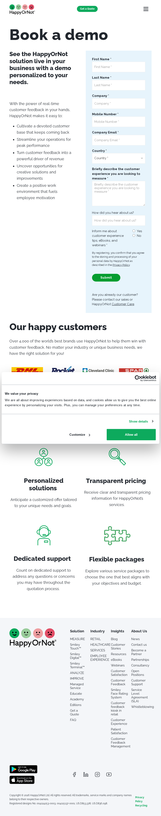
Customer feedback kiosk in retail (118, 708)
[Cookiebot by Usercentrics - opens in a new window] (137, 378)
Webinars (118, 665)
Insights (117, 631)
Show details (138, 421)
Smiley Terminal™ (77, 665)
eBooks (116, 660)
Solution (77, 631)
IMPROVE (77, 678)
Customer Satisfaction (119, 673)
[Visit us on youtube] (109, 774)
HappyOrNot (22, 9)
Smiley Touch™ (75, 646)
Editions (75, 705)
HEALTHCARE (99, 645)
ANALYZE (77, 673)
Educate (76, 694)
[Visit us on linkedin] (86, 774)
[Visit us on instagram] (97, 774)
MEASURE (77, 639)
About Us (139, 631)
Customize (77, 434)
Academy (77, 699)
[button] (146, 9)
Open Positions (137, 673)
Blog (114, 639)
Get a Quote (87, 8)
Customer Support (138, 682)
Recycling (141, 805)
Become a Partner (138, 652)
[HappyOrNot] (32, 646)
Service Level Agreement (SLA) (139, 695)
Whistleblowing (139, 707)
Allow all (131, 434)
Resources (118, 654)
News (135, 639)
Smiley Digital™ (75, 656)
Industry (97, 631)
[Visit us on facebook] (74, 774)
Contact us (139, 645)
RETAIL (95, 639)
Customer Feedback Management (119, 742)
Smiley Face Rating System (119, 693)
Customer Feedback (118, 682)
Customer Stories (118, 646)
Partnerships (139, 660)
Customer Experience (119, 722)
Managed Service (77, 686)
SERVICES (97, 650)
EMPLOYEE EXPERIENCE (99, 658)
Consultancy (139, 665)
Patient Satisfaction (119, 731)
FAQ (73, 720)
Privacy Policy (139, 799)
